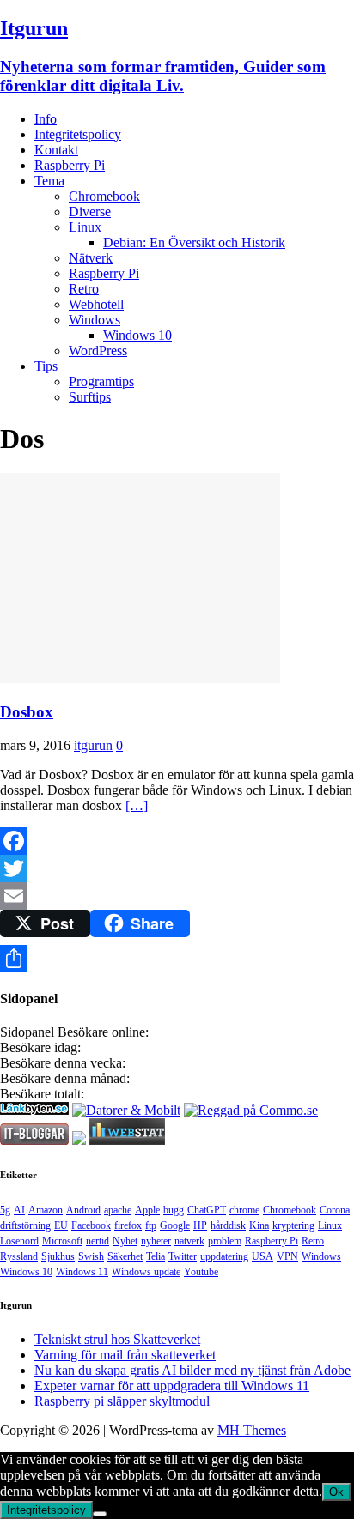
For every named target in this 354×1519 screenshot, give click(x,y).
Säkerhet (125, 1256)
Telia (155, 1256)
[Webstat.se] (127, 1140)
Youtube (201, 1272)
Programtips (101, 381)
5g (5, 1210)
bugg (173, 1210)
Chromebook (104, 196)
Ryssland (19, 1256)
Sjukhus (58, 1256)
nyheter (156, 1241)
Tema (49, 180)
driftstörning (25, 1225)
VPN (287, 1256)
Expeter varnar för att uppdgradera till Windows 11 (171, 1385)
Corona (335, 1210)
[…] (136, 805)
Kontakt (56, 149)
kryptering (293, 1225)
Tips (46, 366)
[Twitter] (177, 868)
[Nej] (100, 1513)
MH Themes (251, 1430)
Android (83, 1210)
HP (200, 1225)
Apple (147, 1210)
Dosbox (26, 712)
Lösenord (19, 1241)
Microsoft (62, 1241)
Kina (259, 1225)
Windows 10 (137, 335)
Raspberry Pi (69, 165)
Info (45, 119)
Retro (84, 288)
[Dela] (177, 958)
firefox (128, 1225)
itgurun (93, 745)
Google (175, 1225)
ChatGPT (206, 1210)
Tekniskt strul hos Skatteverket (117, 1339)
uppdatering (224, 1256)
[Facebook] (177, 841)
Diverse (90, 211)
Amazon (45, 1210)
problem (224, 1241)
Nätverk (91, 258)
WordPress (98, 350)
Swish (91, 1256)
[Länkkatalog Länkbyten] (34, 1110)
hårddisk (228, 1225)
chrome (244, 1210)
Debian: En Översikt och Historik (194, 242)
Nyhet (125, 1241)
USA (262, 1256)
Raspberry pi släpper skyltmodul (122, 1401)
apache (117, 1210)
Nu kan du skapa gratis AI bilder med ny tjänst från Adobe (192, 1370)
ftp (150, 1225)
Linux (85, 227)
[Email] (177, 896)
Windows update (146, 1272)
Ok (336, 1492)
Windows (94, 319)
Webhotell (96, 304)
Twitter (182, 1256)
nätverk (189, 1241)
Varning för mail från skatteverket (125, 1354)
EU (61, 1225)
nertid (97, 1241)
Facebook (91, 1225)
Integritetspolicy (77, 134)
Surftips (90, 397)
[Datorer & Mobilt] (126, 1110)
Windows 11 (82, 1272)
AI (19, 1210)
